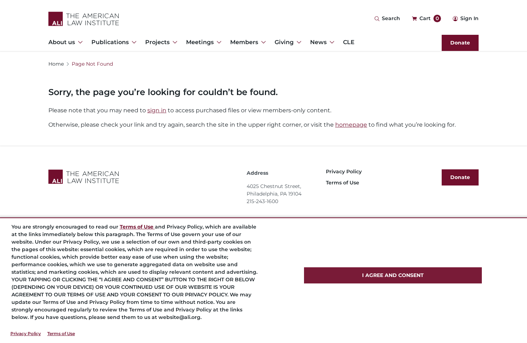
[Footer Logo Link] (144, 176)
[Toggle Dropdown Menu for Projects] (173, 42)
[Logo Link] (83, 18)
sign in (156, 110)
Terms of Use (61, 333)
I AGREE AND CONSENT (393, 275)
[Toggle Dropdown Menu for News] (330, 42)
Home (56, 64)
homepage (351, 124)
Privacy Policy (25, 333)
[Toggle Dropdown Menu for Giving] (298, 42)
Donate (460, 42)
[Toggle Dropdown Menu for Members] (262, 42)
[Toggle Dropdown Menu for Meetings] (218, 42)
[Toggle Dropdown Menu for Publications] (133, 42)
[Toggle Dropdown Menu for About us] (79, 42)
